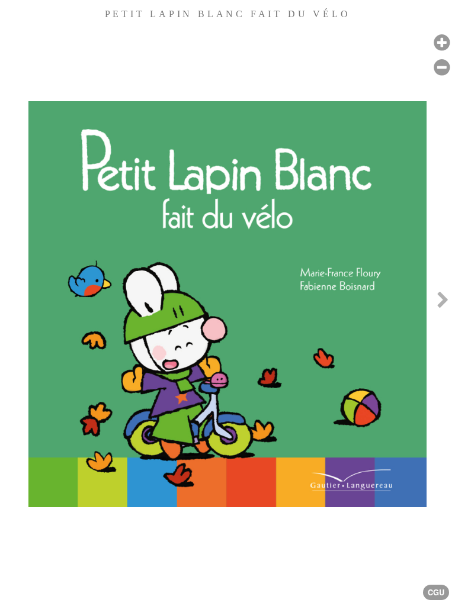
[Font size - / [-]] (441, 68)
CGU (436, 592)
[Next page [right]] (442, 303)
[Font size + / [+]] (441, 43)
